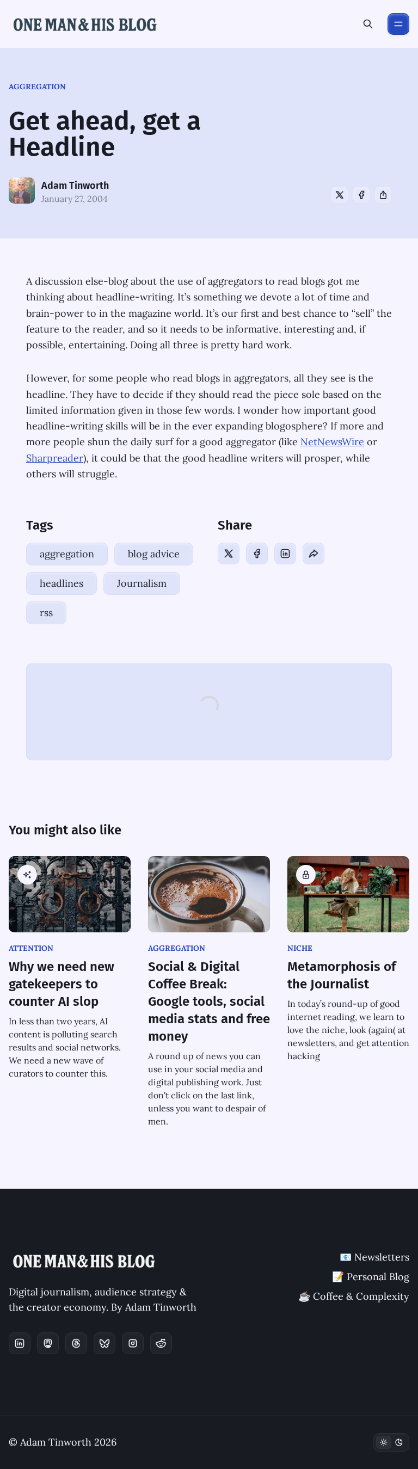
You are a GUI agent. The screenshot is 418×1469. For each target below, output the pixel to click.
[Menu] (398, 24)
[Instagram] (133, 1343)
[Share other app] (383, 195)
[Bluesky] (104, 1343)
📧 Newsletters (374, 1257)
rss (46, 612)
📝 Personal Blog (370, 1276)
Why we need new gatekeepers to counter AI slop (61, 984)
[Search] (368, 24)
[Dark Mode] (391, 1442)
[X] (339, 195)
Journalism (142, 583)
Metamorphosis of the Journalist (341, 975)
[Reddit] (161, 1343)
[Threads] (76, 1343)
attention (31, 948)
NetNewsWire (332, 441)
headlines (61, 583)
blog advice (154, 554)
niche (299, 948)
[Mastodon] (48, 1343)
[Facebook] (361, 195)
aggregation (37, 86)
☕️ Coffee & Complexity (353, 1296)
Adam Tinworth (75, 186)
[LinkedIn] (285, 553)
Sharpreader (54, 458)
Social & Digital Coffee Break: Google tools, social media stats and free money (209, 1001)
